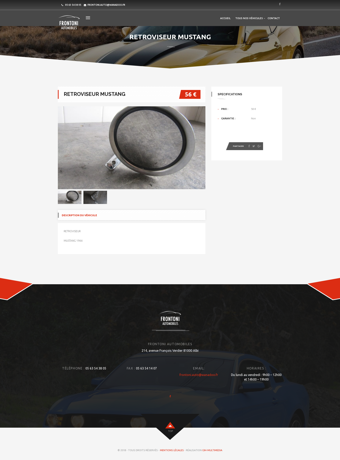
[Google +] (259, 146)
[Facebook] (249, 146)
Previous (52, 148)
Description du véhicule (79, 215)
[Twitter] (253, 146)
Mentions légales (172, 450)
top (170, 431)
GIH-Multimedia (212, 450)
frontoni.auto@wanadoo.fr (106, 5)
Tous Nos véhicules (249, 18)
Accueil (225, 18)
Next (211, 197)
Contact (274, 18)
